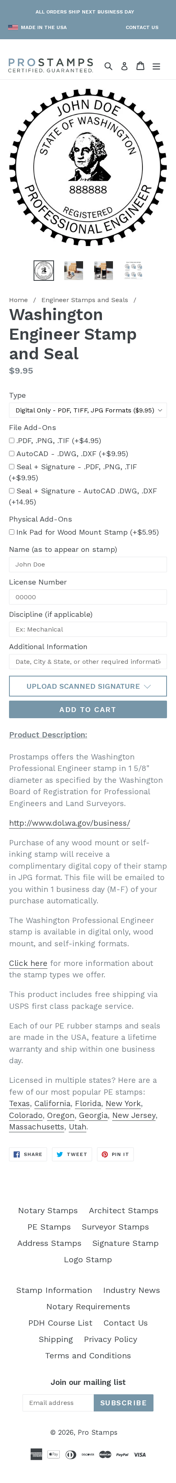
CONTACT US (142, 27)
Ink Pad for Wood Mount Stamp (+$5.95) (87, 532)
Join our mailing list (88, 1382)
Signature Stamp (126, 1243)
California (52, 1103)
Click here (28, 963)
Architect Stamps (123, 1210)
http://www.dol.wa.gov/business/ (69, 823)
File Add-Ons (32, 427)
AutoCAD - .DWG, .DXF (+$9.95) (72, 453)
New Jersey (134, 1115)
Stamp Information (54, 1290)
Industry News (131, 1290)
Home (18, 300)
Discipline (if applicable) (51, 614)
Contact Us (126, 1323)
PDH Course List (60, 1323)
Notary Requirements (88, 1306)
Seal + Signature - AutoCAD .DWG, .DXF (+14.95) (83, 496)
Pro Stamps (97, 1432)
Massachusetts (36, 1126)
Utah (77, 1126)
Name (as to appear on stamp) (63, 549)
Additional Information (48, 646)
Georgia (93, 1115)
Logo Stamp (88, 1259)
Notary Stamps (48, 1210)
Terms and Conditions (88, 1355)
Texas (19, 1103)
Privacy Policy (110, 1339)
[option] (44, 270)
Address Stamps (49, 1243)
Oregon (60, 1115)
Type (17, 395)
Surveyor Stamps (115, 1227)
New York (123, 1103)
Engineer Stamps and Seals (84, 300)
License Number (38, 582)
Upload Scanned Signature (84, 686)
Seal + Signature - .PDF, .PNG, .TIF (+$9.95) (73, 472)
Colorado (26, 1115)
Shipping (56, 1339)
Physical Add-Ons (40, 519)
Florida (88, 1103)
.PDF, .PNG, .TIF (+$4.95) (58, 440)
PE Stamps (49, 1227)
